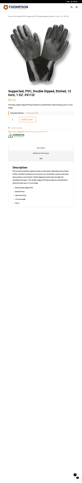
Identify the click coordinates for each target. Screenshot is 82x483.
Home (10, 16)
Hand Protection (32, 132)
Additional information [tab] (41, 153)
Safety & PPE (21, 16)
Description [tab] (41, 148)
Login (68, 1)
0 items (75, 1)
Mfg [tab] (41, 158)
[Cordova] (16, 135)
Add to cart (27, 119)
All (14, 16)
